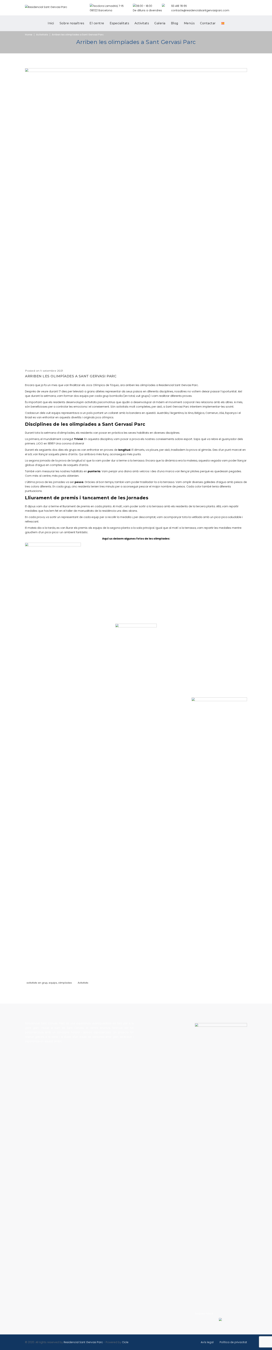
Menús (189, 23)
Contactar (208, 23)
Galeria (159, 23)
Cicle (125, 1342)
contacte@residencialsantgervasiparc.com (200, 10)
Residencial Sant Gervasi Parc (83, 1342)
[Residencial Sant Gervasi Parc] (46, 7)
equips (53, 983)
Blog (174, 23)
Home (28, 34)
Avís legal (207, 1342)
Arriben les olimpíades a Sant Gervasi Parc (78, 34)
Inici (51, 23)
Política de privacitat (233, 1342)
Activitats (142, 23)
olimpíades (65, 983)
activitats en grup (37, 983)
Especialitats (119, 23)
